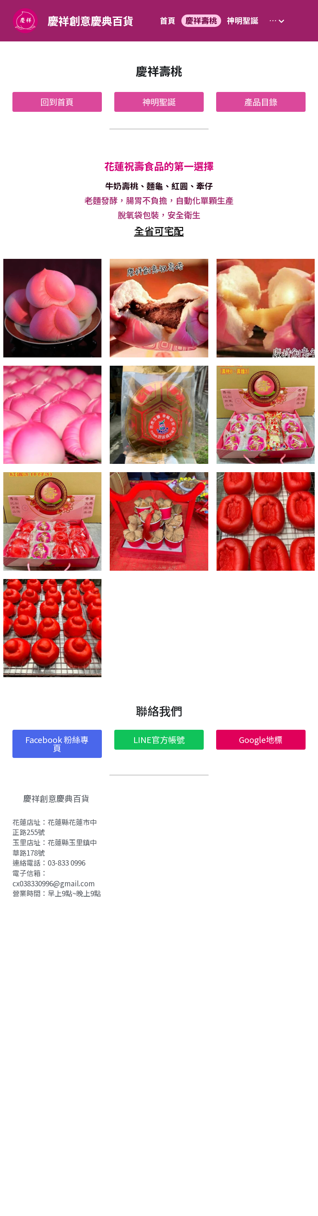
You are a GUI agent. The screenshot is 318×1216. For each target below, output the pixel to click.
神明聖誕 (159, 102)
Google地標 (260, 739)
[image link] (25, 20)
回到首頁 (57, 102)
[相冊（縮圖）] (52, 308)
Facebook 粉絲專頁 (57, 743)
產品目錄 (260, 102)
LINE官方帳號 (159, 739)
